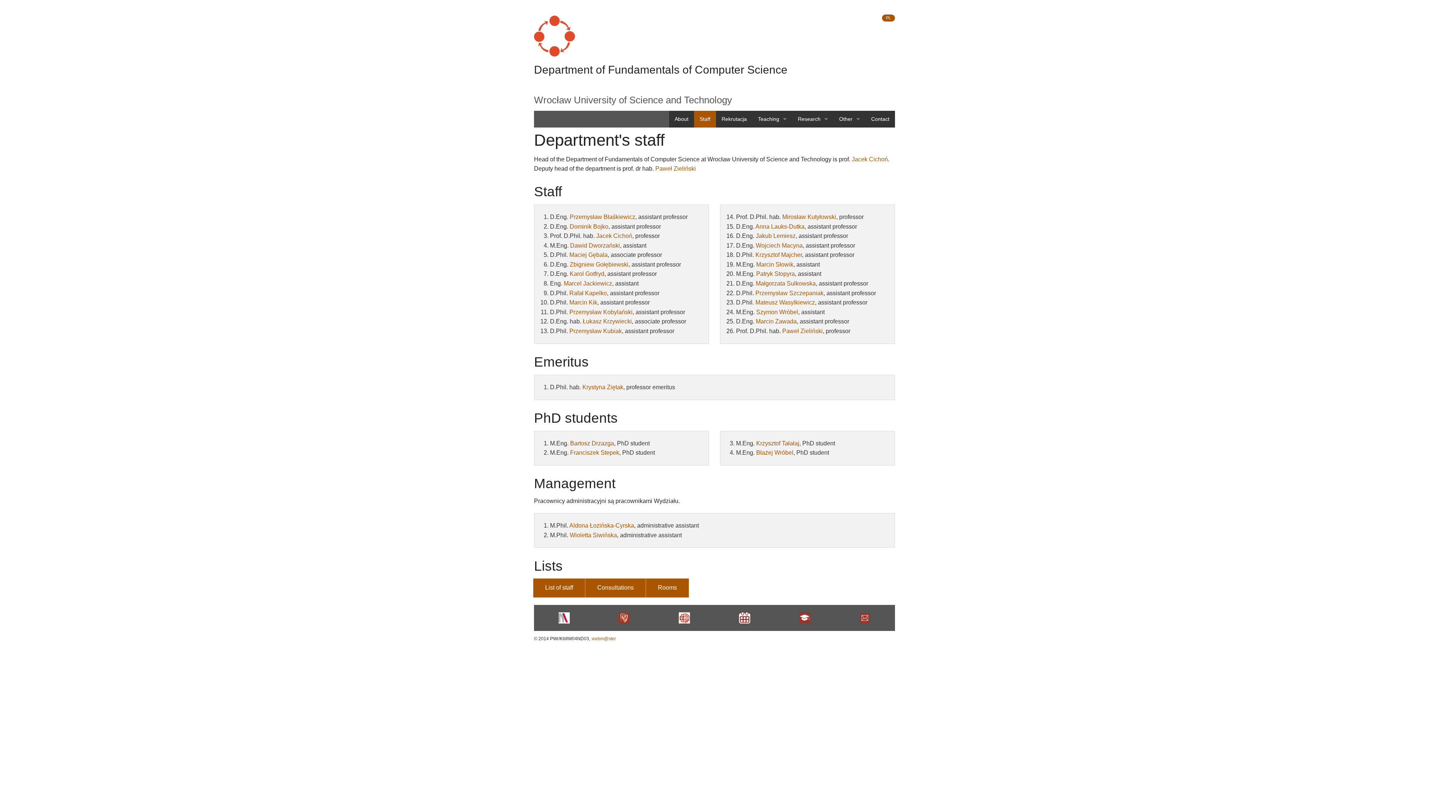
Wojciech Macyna (779, 245)
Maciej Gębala (588, 255)
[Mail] (865, 618)
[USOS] (805, 618)
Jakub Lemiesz (776, 236)
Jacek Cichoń (870, 159)
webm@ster (604, 638)
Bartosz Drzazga (592, 443)
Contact (880, 119)
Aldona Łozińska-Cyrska (601, 525)
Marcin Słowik (774, 264)
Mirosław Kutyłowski (809, 217)
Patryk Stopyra (775, 274)
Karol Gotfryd (587, 274)
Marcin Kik (583, 302)
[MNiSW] (564, 618)
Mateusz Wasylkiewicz (785, 302)
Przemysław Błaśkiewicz (602, 217)
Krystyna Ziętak (602, 387)
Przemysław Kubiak (595, 331)
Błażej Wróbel (774, 453)
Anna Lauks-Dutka (780, 226)
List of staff (559, 587)
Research (809, 119)
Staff (705, 119)
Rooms (667, 587)
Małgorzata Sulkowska (786, 283)
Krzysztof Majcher (778, 255)
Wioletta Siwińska (593, 535)
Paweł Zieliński (675, 168)
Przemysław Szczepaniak (789, 293)
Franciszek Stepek (594, 453)
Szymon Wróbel (777, 312)
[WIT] (684, 618)
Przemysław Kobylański (601, 312)
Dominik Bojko (589, 226)
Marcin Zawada (776, 321)
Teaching (768, 119)
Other (846, 119)
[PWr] (624, 618)
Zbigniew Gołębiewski (599, 264)
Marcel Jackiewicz (588, 283)
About (681, 119)
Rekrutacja (734, 119)
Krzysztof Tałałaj (777, 443)
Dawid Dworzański (595, 245)
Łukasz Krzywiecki (607, 321)
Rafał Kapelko (588, 293)
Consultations (615, 587)
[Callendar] (744, 618)
